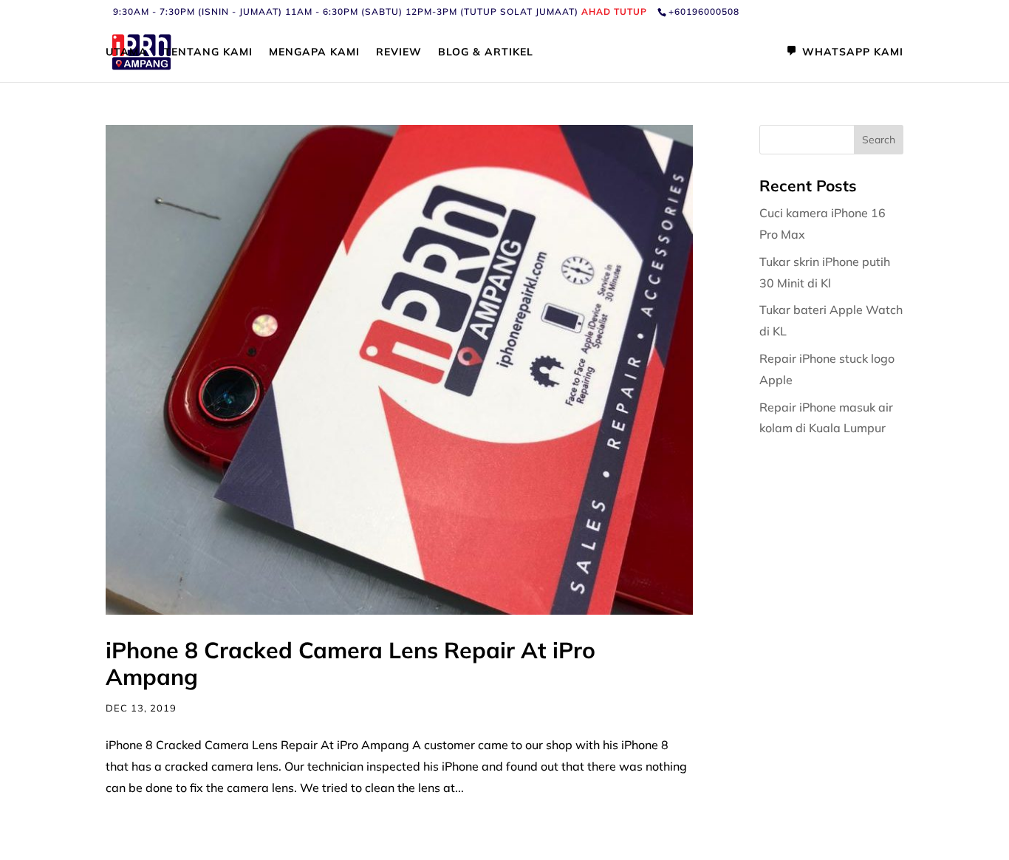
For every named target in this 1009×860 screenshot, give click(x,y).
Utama (127, 52)
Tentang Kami (208, 52)
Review (399, 52)
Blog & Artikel (485, 52)
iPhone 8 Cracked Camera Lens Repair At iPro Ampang (350, 663)
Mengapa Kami (314, 52)
